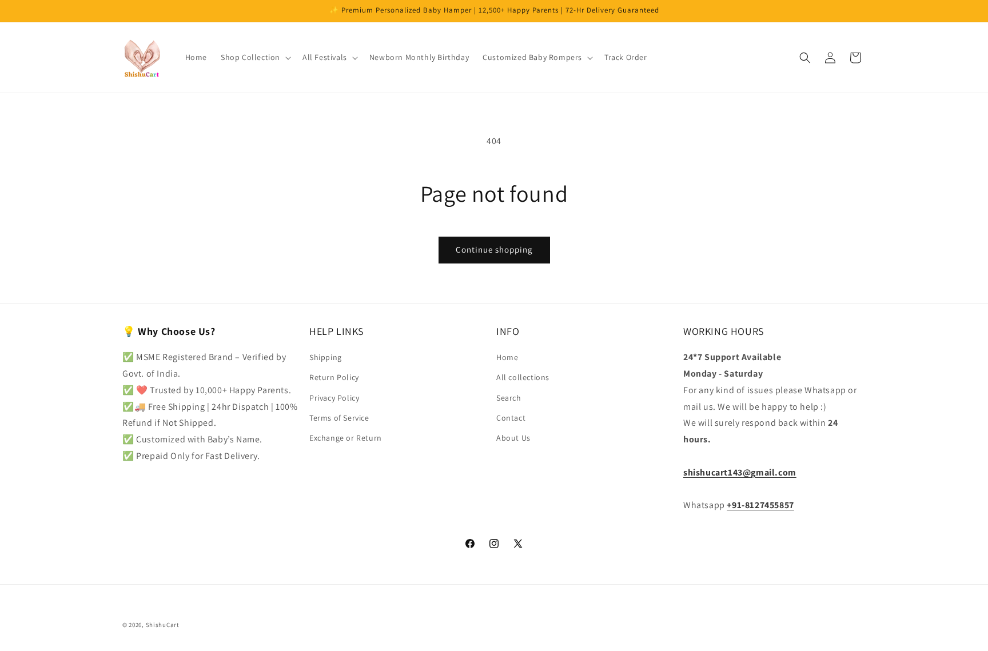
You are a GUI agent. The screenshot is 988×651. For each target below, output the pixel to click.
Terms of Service (339, 418)
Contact (510, 418)
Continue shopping (494, 249)
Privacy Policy (334, 398)
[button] (255, 57)
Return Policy (334, 378)
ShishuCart (163, 625)
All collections (522, 378)
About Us (513, 438)
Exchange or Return (345, 438)
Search (508, 398)
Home (507, 358)
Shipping (325, 358)
